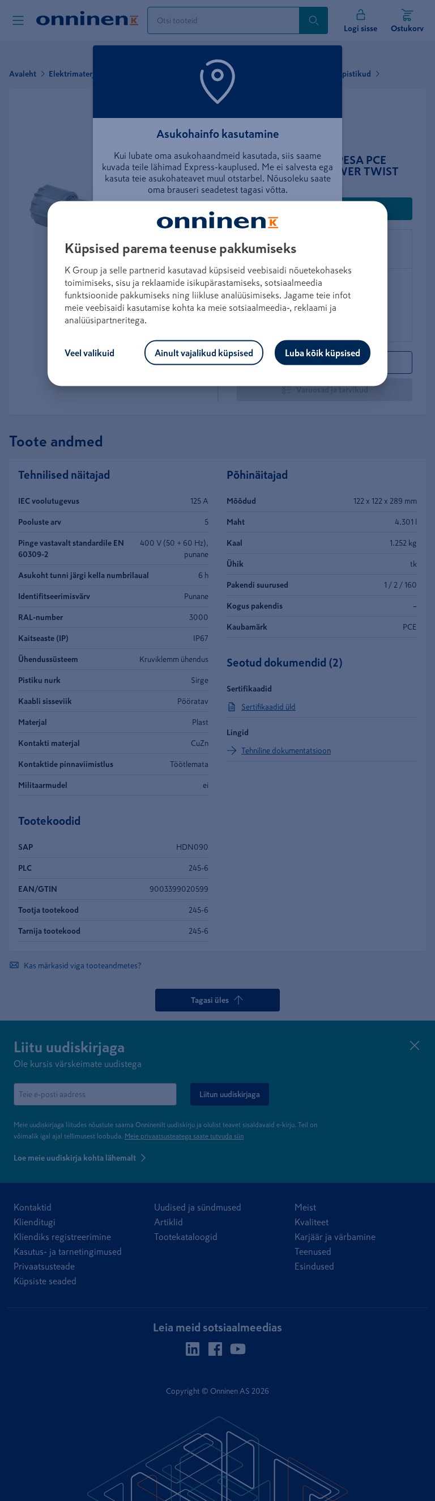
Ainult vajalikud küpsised (204, 352)
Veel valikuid (89, 352)
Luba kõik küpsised (322, 352)
